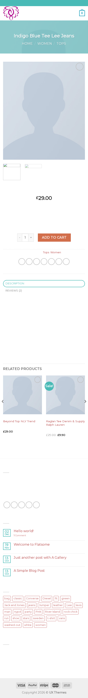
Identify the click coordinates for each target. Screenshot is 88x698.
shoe (15, 618)
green (65, 598)
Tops (61, 44)
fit (56, 598)
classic (18, 598)
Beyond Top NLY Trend (19, 421)
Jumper (44, 605)
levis (78, 605)
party (28, 611)
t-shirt (51, 618)
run (6, 618)
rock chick (70, 611)
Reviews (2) (14, 290)
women (40, 625)
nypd (17, 611)
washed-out (12, 625)
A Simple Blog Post (29, 571)
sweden (38, 618)
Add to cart (54, 237)
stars (26, 618)
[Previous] (10, 111)
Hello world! (24, 531)
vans (62, 618)
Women (44, 44)
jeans (31, 605)
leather (58, 605)
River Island (52, 611)
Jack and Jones (14, 605)
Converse (32, 598)
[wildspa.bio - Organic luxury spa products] (20, 13)
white (28, 625)
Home (27, 44)
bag (7, 598)
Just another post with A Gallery (40, 558)
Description (15, 283)
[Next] (78, 111)
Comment (20, 535)
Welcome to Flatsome (32, 544)
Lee (69, 605)
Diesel (47, 598)
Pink (38, 611)
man (7, 611)
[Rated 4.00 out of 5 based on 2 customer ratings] (44, 191)
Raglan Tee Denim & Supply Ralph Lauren (65, 423)
